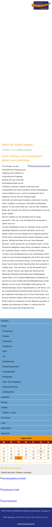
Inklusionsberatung (10, 387)
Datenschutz (6, 428)
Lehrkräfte (5, 397)
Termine (4, 407)
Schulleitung (7, 331)
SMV (5, 351)
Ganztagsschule (9, 372)
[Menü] (41, 5)
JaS (4, 356)
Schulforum (7, 346)
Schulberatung (8, 361)
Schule (3, 326)
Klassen (4, 402)
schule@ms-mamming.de (26, 524)
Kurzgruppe (7, 377)
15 (41, 451)
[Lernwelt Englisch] (26, 503)
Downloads (5, 418)
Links (3, 423)
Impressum (5, 433)
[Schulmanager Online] (26, 492)
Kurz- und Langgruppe (12, 382)
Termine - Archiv (9, 412)
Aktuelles (5, 321)
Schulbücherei (8, 392)
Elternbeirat (7, 341)
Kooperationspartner (11, 366)
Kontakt (6, 336)
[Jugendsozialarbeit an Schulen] (26, 481)
